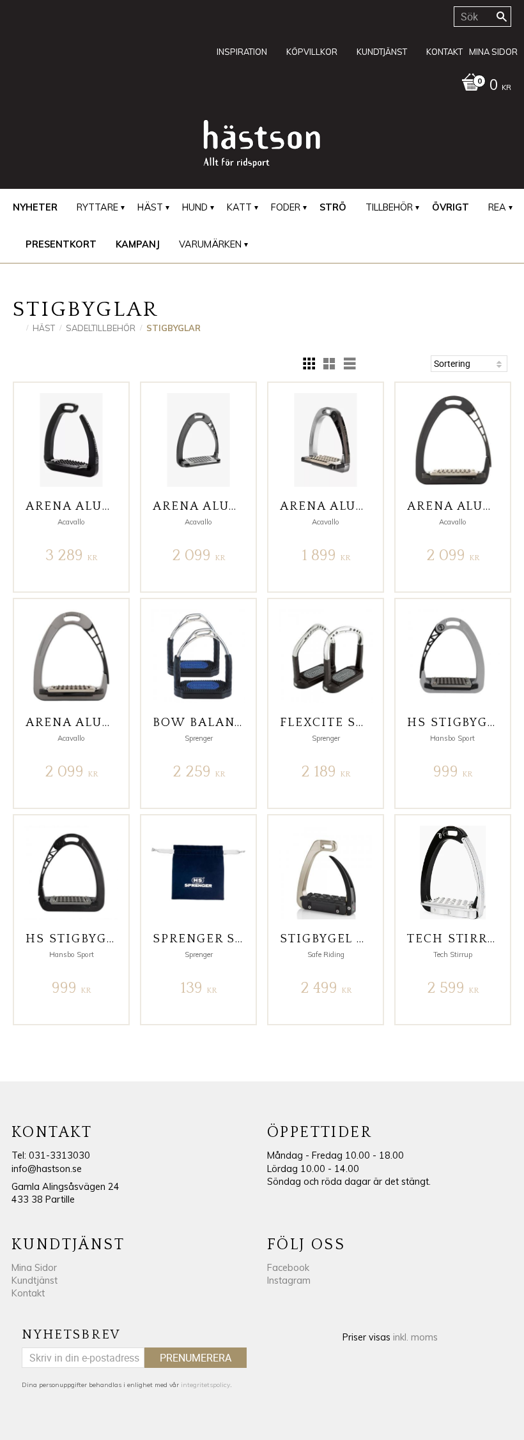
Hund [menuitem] (195, 207)
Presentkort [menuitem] (61, 244)
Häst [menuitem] (150, 207)
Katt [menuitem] (239, 207)
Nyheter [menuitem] (35, 207)
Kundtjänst (35, 1280)
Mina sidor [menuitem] (493, 52)
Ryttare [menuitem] (97, 207)
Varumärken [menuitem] (210, 244)
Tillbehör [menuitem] (389, 207)
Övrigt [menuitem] (450, 207)
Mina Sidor (34, 1267)
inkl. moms (415, 1337)
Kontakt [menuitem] (444, 52)
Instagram (289, 1280)
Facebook (288, 1267)
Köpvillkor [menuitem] (311, 52)
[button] (308, 363)
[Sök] (501, 16)
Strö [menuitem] (333, 207)
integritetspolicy (205, 1385)
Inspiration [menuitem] (242, 52)
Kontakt (28, 1293)
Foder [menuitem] (285, 207)
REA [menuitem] (497, 207)
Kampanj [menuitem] (138, 244)
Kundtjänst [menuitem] (382, 52)
